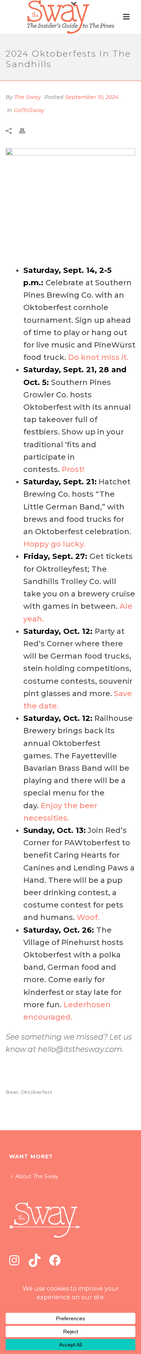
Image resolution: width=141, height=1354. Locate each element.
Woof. (88, 917)
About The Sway (36, 1176)
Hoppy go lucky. (54, 543)
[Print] (26, 130)
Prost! (74, 469)
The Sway (27, 97)
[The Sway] (70, 17)
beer (12, 1092)
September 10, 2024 (91, 97)
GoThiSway (29, 110)
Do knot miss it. (98, 357)
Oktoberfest (36, 1092)
